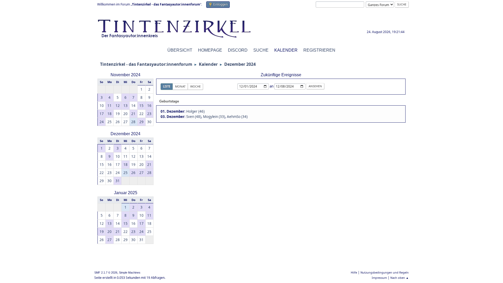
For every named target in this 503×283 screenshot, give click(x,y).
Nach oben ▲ (399, 278)
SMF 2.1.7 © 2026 (105, 272)
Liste (166, 86)
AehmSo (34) (237, 116)
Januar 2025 (125, 193)
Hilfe (354, 272)
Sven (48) (193, 116)
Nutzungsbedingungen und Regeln (384, 272)
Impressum (379, 278)
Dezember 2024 (125, 134)
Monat (180, 86)
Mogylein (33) (214, 116)
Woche (195, 86)
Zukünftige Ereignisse (281, 75)
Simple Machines (129, 272)
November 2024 (125, 75)
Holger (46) (195, 111)
